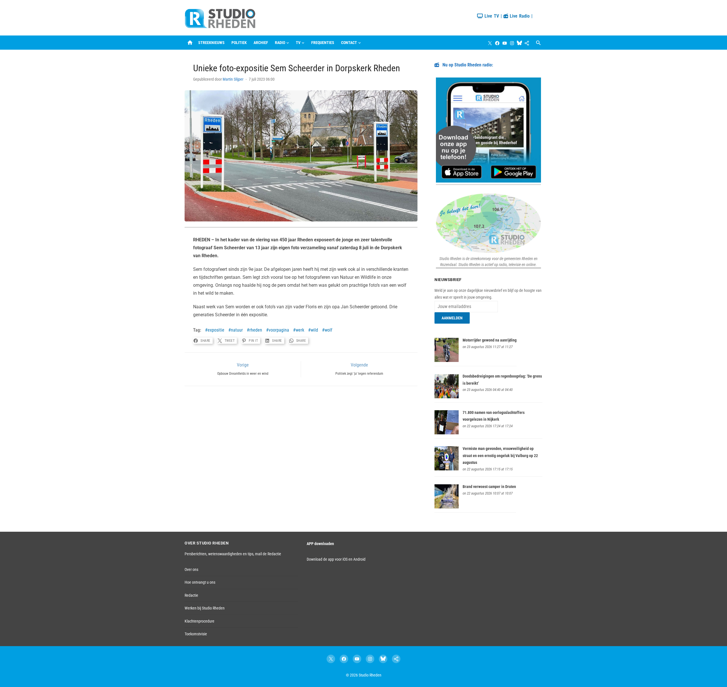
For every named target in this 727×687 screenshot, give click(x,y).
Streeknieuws (211, 42)
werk (300, 330)
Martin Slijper (233, 79)
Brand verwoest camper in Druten (489, 486)
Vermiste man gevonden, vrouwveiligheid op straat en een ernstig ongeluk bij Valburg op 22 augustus (500, 455)
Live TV (491, 16)
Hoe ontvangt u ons (200, 582)
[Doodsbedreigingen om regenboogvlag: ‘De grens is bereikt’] (446, 397)
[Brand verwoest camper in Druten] (446, 507)
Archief (261, 42)
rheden (255, 330)
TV (298, 42)
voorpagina (279, 330)
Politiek (239, 42)
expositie (216, 330)
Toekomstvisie (196, 634)
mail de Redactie (268, 554)
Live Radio (519, 16)
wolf (328, 330)
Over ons (191, 569)
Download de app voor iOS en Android (336, 559)
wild (314, 330)
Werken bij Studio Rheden (205, 608)
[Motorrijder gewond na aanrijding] (446, 360)
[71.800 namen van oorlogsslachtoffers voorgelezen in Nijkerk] (446, 433)
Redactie (191, 595)
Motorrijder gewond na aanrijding (490, 340)
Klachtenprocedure (199, 621)
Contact (349, 42)
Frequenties (322, 42)
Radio (280, 42)
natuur (237, 330)
